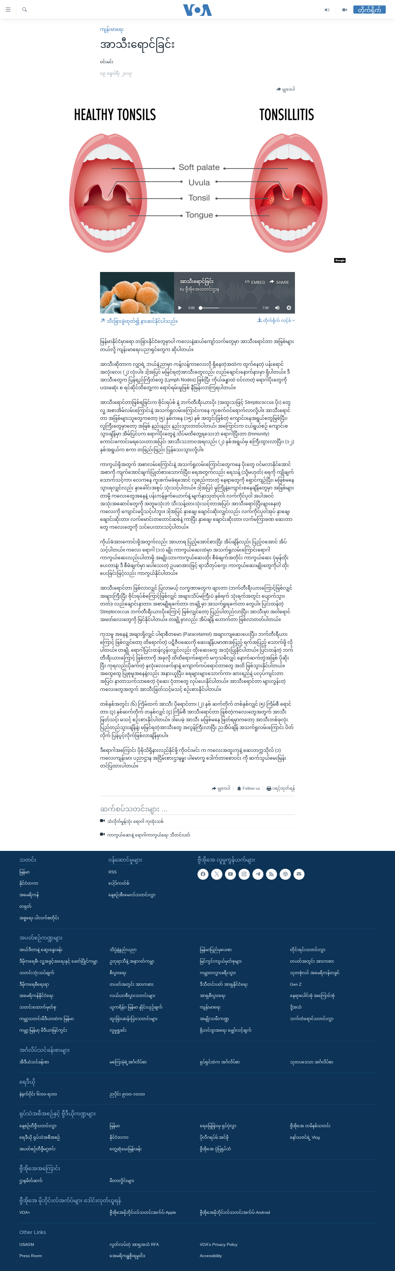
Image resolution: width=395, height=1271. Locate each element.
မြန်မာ (24, 872)
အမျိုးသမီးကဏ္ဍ (214, 1018)
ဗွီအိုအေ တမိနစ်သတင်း (310, 1125)
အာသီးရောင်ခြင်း (197, 281)
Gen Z (296, 984)
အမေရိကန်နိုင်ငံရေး (36, 995)
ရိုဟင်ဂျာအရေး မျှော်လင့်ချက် (226, 1030)
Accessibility (211, 1256)
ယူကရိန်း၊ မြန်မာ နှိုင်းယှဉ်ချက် (136, 1007)
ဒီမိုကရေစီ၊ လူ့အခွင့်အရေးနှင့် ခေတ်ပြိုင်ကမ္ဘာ (58, 961)
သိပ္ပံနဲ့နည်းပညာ (123, 949)
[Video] (344, 10)
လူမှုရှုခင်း (118, 1030)
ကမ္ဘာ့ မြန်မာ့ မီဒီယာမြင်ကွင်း (43, 1030)
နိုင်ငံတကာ (28, 883)
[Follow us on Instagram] (244, 874)
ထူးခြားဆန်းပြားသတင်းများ (134, 1018)
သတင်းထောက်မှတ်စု (37, 1007)
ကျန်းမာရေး (112, 29)
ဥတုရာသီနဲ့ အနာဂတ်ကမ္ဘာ (132, 961)
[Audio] (327, 10)
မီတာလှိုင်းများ (122, 1180)
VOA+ (24, 1212)
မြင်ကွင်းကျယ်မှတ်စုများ (221, 961)
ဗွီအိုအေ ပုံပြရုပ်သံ (215, 1149)
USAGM (26, 1244)
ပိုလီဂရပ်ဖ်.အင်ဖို (214, 1137)
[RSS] (271, 874)
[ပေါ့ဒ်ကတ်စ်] (285, 874)
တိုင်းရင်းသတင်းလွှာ (307, 949)
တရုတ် (25, 906)
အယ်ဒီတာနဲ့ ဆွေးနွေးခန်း (40, 949)
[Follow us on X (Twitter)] (216, 874)
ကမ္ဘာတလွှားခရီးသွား (218, 972)
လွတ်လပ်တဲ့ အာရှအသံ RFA (134, 1244)
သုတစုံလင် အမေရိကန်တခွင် (314, 972)
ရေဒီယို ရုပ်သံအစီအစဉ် (39, 1137)
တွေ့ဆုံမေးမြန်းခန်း (126, 1149)
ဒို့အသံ (296, 1007)
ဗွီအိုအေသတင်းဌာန (202, 289)
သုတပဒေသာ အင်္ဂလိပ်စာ (311, 1062)
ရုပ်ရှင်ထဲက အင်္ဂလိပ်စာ (220, 1062)
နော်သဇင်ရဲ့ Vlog (305, 1137)
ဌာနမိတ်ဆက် (31, 1180)
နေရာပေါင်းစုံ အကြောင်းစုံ (312, 995)
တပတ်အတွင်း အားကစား (132, 984)
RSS (112, 872)
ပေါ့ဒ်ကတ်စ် (118, 883)
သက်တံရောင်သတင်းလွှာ (311, 1018)
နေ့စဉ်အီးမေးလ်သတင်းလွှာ (131, 894)
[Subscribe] (299, 874)
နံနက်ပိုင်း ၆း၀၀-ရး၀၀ (38, 1094)
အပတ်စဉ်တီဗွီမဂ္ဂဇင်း (37, 1149)
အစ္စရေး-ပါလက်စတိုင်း (39, 918)
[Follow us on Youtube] (230, 874)
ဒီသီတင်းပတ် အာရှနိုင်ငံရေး (224, 984)
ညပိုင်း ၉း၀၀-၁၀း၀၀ (127, 1094)
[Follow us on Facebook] (203, 874)
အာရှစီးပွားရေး (213, 995)
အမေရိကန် (29, 894)
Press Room (30, 1256)
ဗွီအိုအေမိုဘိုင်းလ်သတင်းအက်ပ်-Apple (143, 1212)
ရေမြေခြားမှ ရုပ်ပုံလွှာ (218, 1125)
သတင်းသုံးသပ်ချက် (36, 972)
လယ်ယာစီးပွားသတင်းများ (132, 995)
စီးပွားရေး (118, 972)
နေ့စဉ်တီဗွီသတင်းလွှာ (37, 1125)
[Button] (285, 89)
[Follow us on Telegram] (257, 874)
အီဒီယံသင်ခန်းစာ (34, 1062)
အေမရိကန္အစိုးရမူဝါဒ (127, 1256)
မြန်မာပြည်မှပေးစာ (216, 949)
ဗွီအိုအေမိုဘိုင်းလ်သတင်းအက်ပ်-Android (235, 1212)
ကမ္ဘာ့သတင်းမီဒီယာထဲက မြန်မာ (46, 1018)
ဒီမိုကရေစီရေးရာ (34, 984)
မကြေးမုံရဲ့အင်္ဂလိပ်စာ (128, 1062)
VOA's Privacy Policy (218, 1244)
